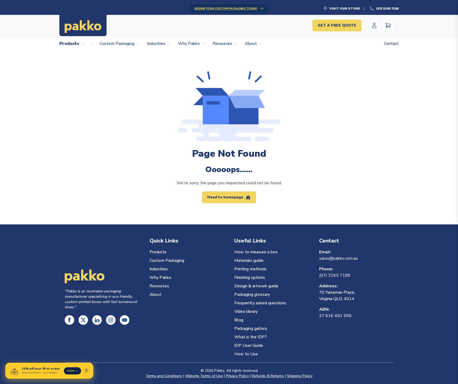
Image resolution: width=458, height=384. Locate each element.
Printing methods (250, 269)
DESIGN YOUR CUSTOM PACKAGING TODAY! (225, 8)
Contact (391, 43)
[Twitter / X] (83, 320)
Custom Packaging (117, 43)
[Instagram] (111, 320)
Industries (156, 43)
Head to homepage (225, 197)
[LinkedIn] (97, 320)
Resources (222, 43)
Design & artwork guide (256, 286)
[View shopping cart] (388, 25)
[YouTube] (124, 320)
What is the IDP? (250, 337)
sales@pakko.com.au (338, 258)
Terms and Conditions (164, 375)
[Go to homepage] (83, 25)
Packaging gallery (250, 328)
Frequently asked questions (260, 303)
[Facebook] (69, 320)
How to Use (246, 354)
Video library (246, 311)
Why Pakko (189, 43)
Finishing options (249, 277)
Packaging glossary (252, 294)
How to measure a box (256, 252)
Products (69, 43)
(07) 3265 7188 (387, 8)
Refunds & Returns (268, 375)
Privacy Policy (237, 375)
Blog (238, 320)
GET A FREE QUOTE (337, 25)
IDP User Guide (248, 345)
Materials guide (248, 260)
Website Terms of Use (204, 375)
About (251, 43)
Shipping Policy (299, 375)
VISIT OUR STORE (344, 8)
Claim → (72, 371)
